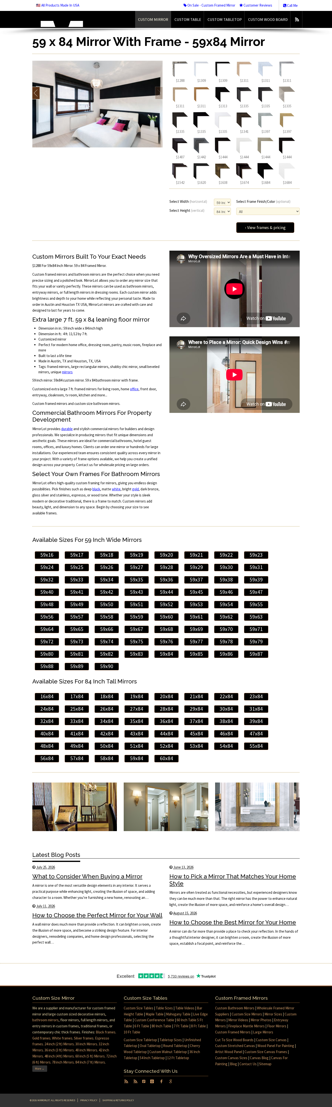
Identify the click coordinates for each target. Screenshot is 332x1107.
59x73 (76, 641)
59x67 (136, 629)
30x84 (226, 709)
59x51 (136, 604)
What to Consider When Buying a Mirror (87, 876)
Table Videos (184, 1008)
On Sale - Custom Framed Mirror (211, 5)
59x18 (106, 555)
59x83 (136, 654)
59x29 (196, 567)
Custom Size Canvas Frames (266, 1051)
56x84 (46, 758)
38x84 (226, 721)
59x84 (166, 654)
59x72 (46, 641)
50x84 (106, 746)
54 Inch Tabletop (152, 1058)
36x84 (166, 721)
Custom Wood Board (268, 19)
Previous (36, 93)
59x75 (136, 641)
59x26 (106, 567)
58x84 (106, 758)
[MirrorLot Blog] (297, 19)
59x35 (136, 579)
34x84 (106, 721)
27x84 (136, 709)
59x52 (166, 604)
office (134, 389)
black (96, 489)
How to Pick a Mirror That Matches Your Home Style (232, 880)
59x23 (256, 555)
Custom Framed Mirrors (233, 1032)
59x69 (196, 629)
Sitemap (265, 1064)
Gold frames (41, 1038)
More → (39, 1068)
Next (159, 93)
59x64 (46, 629)
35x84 (136, 721)
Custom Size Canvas (271, 1040)
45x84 (196, 733)
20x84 (166, 696)
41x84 (76, 733)
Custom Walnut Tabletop (168, 1051)
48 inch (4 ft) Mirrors (59, 1056)
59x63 (256, 616)
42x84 (106, 733)
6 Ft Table (141, 1026)
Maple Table (155, 1014)
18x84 (106, 696)
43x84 (136, 733)
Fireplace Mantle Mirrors (246, 1026)
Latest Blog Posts (56, 854)
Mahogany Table (178, 1014)
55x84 (256, 746)
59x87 (256, 654)
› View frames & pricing (265, 227)
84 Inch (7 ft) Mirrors (90, 1062)
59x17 (76, 555)
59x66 (106, 629)
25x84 (76, 709)
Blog (233, 1064)
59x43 (136, 592)
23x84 (256, 696)
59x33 (76, 579)
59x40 (46, 592)
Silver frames (84, 1038)
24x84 (46, 709)
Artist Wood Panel (228, 1051)
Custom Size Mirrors (247, 1014)
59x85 (196, 654)
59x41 (76, 592)
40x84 (46, 733)
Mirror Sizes (273, 1014)
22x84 (226, 696)
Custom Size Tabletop (140, 1040)
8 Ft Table (198, 1026)
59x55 (256, 604)
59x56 (46, 616)
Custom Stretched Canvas (235, 1045)
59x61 (196, 616)
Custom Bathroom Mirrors (234, 1008)
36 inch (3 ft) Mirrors (59, 1050)
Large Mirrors (263, 1032)
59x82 (106, 654)
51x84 (136, 746)
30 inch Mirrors (86, 1044)
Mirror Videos (238, 1020)
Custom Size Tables (138, 1008)
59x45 (196, 592)
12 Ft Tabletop (178, 1058)
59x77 (196, 641)
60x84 (166, 758)
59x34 (106, 579)
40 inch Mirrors (86, 1050)
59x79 (256, 641)
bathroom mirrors (45, 1020)
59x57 (76, 616)
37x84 (196, 721)
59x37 (196, 579)
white (116, 489)
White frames (62, 1038)
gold (135, 489)
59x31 (256, 567)
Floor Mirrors (276, 1026)
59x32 (46, 579)
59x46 (226, 592)
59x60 (166, 616)
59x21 (196, 555)
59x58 (106, 616)
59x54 (226, 604)
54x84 (226, 746)
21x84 (196, 696)
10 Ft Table (132, 1032)
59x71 (256, 629)
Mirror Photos (261, 1020)
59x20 (166, 555)
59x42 (106, 592)
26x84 (106, 709)
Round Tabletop (175, 1045)
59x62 (226, 616)
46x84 (226, 733)
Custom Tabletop (225, 19)
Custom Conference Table (154, 1020)
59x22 (226, 555)
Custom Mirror (153, 19)
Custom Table (188, 19)
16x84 (46, 696)
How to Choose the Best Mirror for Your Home (232, 922)
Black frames (105, 1032)
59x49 (76, 604)
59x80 (46, 654)
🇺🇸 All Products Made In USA (57, 5)
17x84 (76, 696)
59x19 (136, 555)
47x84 (256, 733)
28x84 (166, 709)
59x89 (76, 666)
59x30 (226, 567)
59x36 (166, 579)
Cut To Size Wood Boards (234, 1040)
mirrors (67, 372)
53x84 (196, 746)
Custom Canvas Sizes (231, 1058)
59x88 (46, 666)
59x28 (166, 567)
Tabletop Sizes (170, 1040)
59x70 (226, 629)
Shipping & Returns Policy (118, 1100)
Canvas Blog (259, 1058)
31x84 (256, 709)
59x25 (76, 567)
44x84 (166, 733)
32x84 (46, 721)
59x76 (166, 641)
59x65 (76, 629)
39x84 (256, 721)
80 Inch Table (161, 1026)
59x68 (166, 629)
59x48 (46, 604)
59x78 (226, 641)
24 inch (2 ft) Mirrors (59, 1044)
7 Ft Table (181, 1026)
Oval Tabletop (150, 1045)
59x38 (226, 579)
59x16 (46, 555)
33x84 (76, 721)
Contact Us (248, 1064)
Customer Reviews (257, 5)
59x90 (106, 666)
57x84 (76, 758)
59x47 (256, 592)
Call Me (292, 5)
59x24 (46, 567)
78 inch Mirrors (63, 1062)
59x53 (196, 604)
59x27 (136, 567)
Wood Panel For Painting (275, 1045)
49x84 (76, 746)
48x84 (46, 746)
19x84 (136, 696)
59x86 (226, 654)
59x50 (106, 604)
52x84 (166, 746)
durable (67, 428)
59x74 (106, 641)
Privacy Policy (88, 1100)
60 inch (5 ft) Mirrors (90, 1056)
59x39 (256, 579)
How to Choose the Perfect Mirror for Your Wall (97, 915)
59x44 (166, 592)
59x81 (76, 654)
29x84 (196, 709)
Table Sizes (164, 1008)
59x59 (136, 616)
